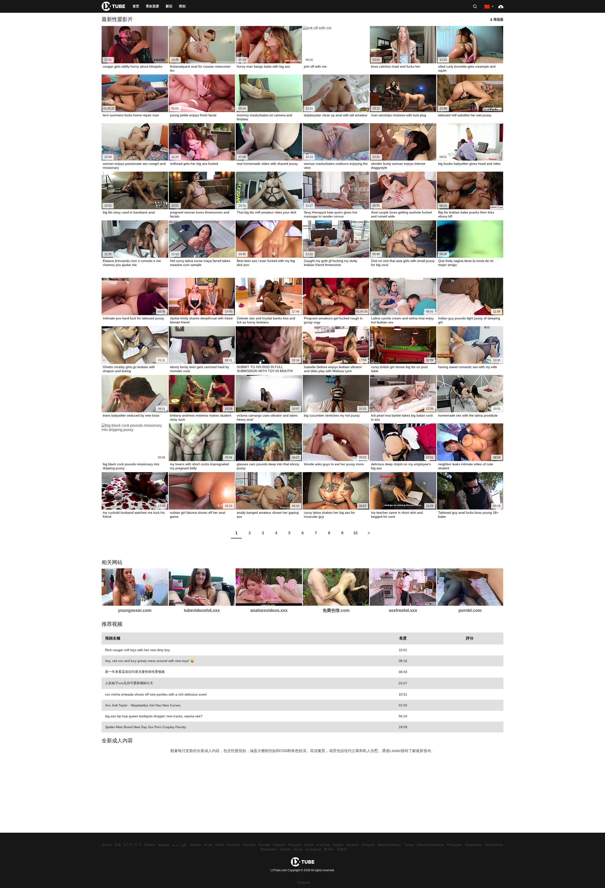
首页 (136, 6)
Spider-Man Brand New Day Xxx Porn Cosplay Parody (145, 727)
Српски (285, 849)
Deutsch (352, 845)
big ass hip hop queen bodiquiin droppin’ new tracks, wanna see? (154, 716)
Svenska (248, 845)
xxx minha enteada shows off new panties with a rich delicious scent (156, 694)
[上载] (500, 6)
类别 (182, 6)
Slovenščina (494, 845)
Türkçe (409, 845)
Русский (264, 845)
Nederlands (473, 845)
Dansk (308, 845)
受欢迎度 (152, 6)
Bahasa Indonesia (430, 845)
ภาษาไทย (323, 845)
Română (233, 845)
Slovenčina (268, 849)
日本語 (342, 849)
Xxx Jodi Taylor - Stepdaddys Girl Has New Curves (143, 705)
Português (454, 845)
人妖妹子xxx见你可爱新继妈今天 (129, 683)
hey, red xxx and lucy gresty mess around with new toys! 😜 (149, 661)
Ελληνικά (368, 845)
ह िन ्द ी (132, 845)
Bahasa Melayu (389, 845)
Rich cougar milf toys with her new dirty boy (137, 650)
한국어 (329, 849)
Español (279, 845)
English (338, 845)
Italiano (195, 845)
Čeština (149, 845)
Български (313, 849)
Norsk (298, 849)
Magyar (163, 845)
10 (355, 533)
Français (294, 845)
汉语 (117, 845)
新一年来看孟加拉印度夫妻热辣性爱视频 (135, 672)
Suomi (107, 845)
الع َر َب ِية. (179, 845)
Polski (219, 845)
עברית (208, 845)
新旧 (169, 6)
